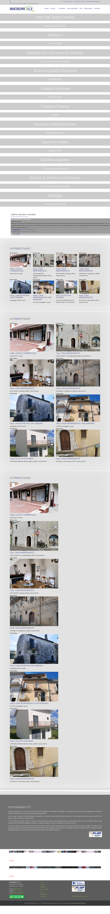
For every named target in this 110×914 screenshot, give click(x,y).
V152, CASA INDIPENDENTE (86, 296)
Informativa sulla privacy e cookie (80, 896)
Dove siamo (88, 8)
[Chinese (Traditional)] (20, 3)
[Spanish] (36, 3)
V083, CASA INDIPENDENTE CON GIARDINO (42, 297)
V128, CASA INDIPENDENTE (86, 270)
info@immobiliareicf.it (94, 1)
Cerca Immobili (72, 8)
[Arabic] (12, 3)
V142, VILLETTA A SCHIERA (63, 296)
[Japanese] (32, 3)
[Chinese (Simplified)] (16, 3)
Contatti (97, 8)
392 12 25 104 (18, 891)
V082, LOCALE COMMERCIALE (16, 270)
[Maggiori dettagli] (20, 260)
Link (80, 8)
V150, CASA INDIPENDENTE (63, 270)
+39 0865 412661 (67, 1)
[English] (24, 3)
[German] (29, 3)
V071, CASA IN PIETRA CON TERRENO (19, 296)
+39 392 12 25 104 (80, 1)
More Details (16, 234)
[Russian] (34, 3)
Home (47, 8)
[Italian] (10, 3)
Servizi (53, 8)
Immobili (62, 8)
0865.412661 (18, 889)
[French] (27, 3)
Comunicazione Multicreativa (78, 903)
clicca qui (11, 860)
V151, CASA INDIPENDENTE (40, 270)
